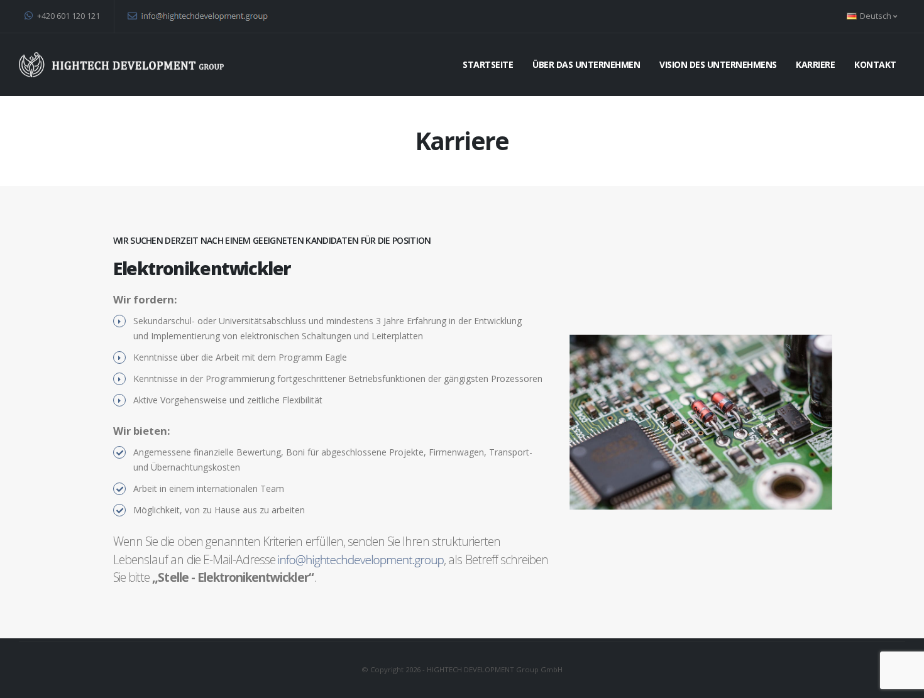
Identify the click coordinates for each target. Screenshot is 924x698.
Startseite (488, 64)
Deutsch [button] (875, 16)
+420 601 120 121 (67, 16)
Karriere (815, 64)
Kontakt (875, 64)
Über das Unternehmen (586, 64)
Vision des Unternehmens (718, 64)
